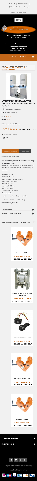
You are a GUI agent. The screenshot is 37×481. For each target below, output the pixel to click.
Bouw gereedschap (18, 66)
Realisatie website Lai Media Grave (18, 470)
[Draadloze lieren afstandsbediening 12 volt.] (22, 322)
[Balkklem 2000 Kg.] (22, 238)
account (13, 4)
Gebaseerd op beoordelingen (12, 107)
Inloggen (27, 7)
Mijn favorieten (24, 4)
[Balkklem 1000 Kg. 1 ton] (22, 364)
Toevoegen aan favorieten (10, 134)
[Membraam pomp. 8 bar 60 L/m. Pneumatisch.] (22, 279)
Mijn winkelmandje (15, 7)
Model (3, 116)
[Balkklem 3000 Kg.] (22, 405)
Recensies (25, 151)
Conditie (4, 120)
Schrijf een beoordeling (11, 112)
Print (7, 138)
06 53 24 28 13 (20, 37)
